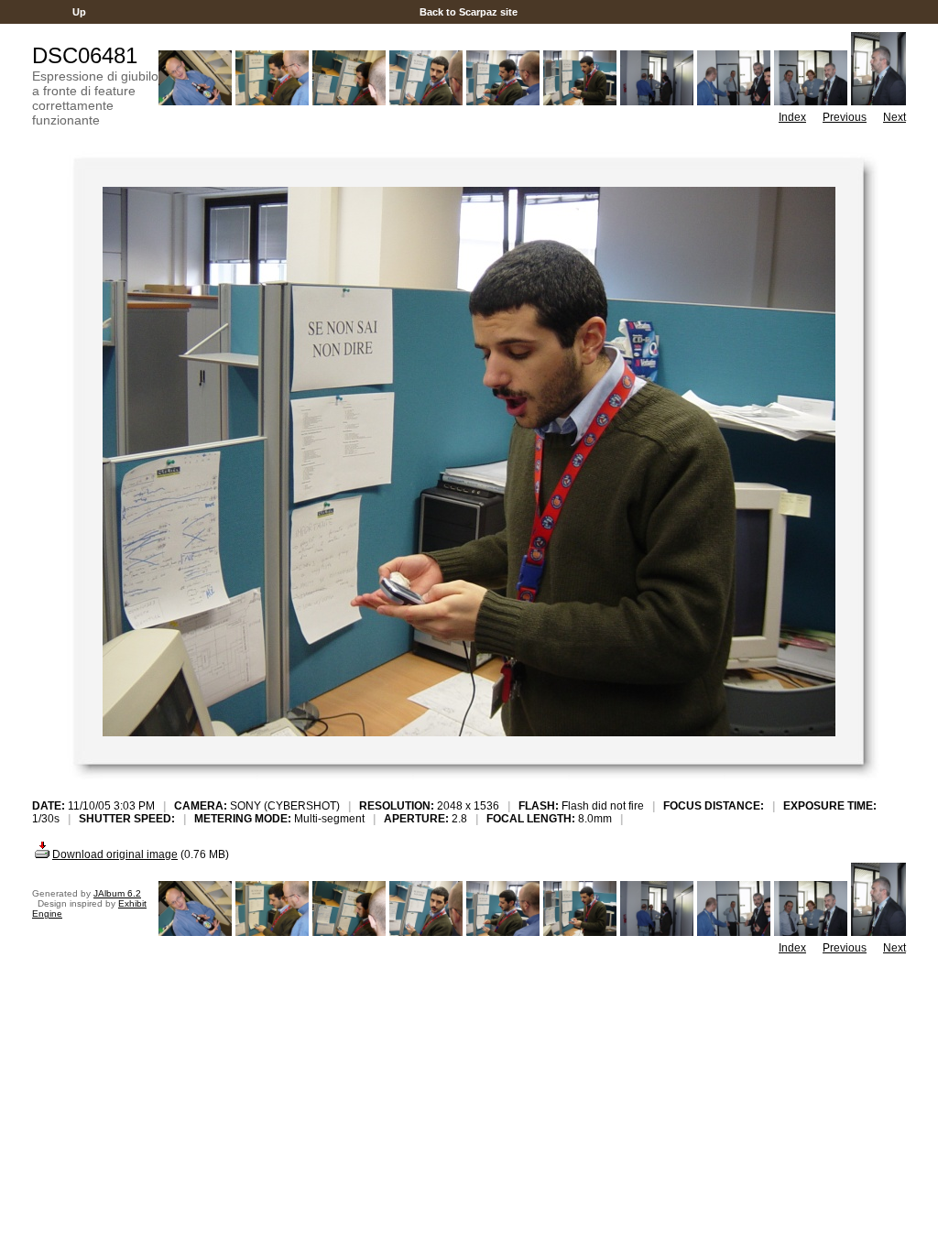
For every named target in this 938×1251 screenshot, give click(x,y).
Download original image (115, 854)
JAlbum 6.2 (117, 893)
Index (792, 117)
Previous (845, 117)
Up (79, 11)
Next (894, 117)
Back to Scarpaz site (468, 11)
